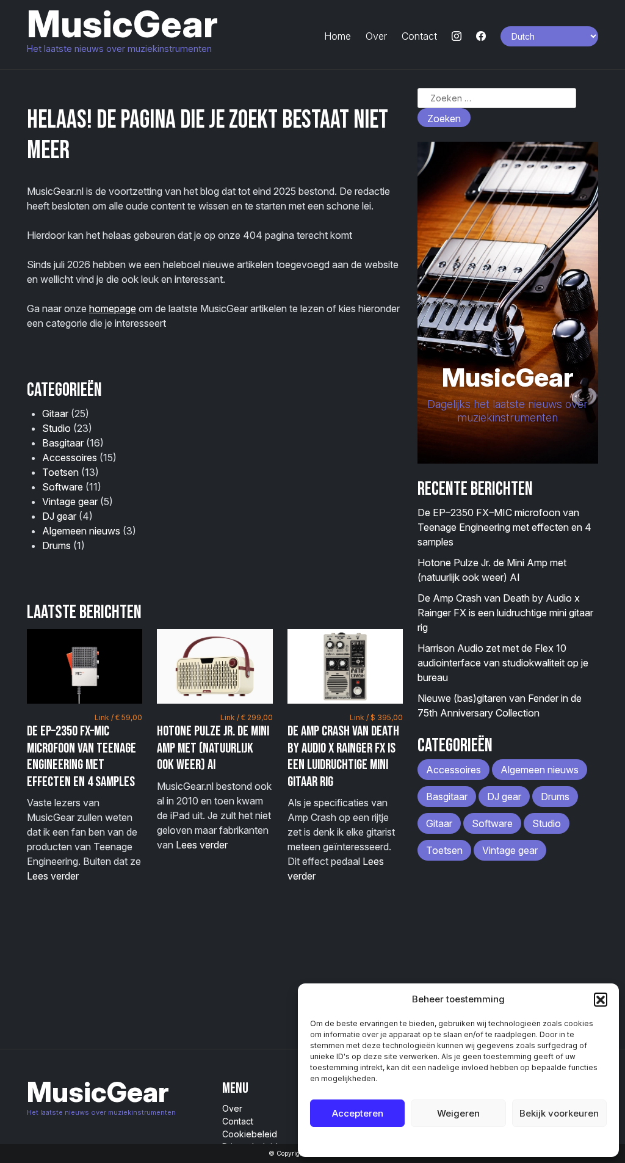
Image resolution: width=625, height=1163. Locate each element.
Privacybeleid (483, 1141)
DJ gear (59, 516)
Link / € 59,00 (118, 717)
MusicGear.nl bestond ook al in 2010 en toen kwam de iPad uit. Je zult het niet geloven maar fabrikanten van (214, 782)
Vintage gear (70, 501)
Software (62, 487)
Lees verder (53, 876)
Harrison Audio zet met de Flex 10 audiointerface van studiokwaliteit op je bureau (502, 663)
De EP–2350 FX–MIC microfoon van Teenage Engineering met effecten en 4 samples (81, 756)
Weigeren (458, 1113)
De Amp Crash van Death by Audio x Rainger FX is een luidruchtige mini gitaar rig (343, 756)
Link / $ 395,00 (376, 717)
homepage (112, 308)
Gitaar (55, 413)
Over (376, 36)
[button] (600, 999)
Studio (56, 428)
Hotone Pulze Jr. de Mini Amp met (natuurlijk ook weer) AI (213, 748)
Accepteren (357, 1113)
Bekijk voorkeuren (559, 1113)
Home (337, 36)
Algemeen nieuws (81, 531)
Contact (419, 36)
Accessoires (69, 457)
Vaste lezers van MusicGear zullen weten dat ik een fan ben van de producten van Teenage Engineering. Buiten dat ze (84, 797)
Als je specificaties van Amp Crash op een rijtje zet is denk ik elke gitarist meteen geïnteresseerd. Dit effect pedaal (345, 797)
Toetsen (60, 472)
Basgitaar (63, 443)
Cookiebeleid (427, 1141)
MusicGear (122, 24)
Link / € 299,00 (246, 717)
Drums (56, 545)
